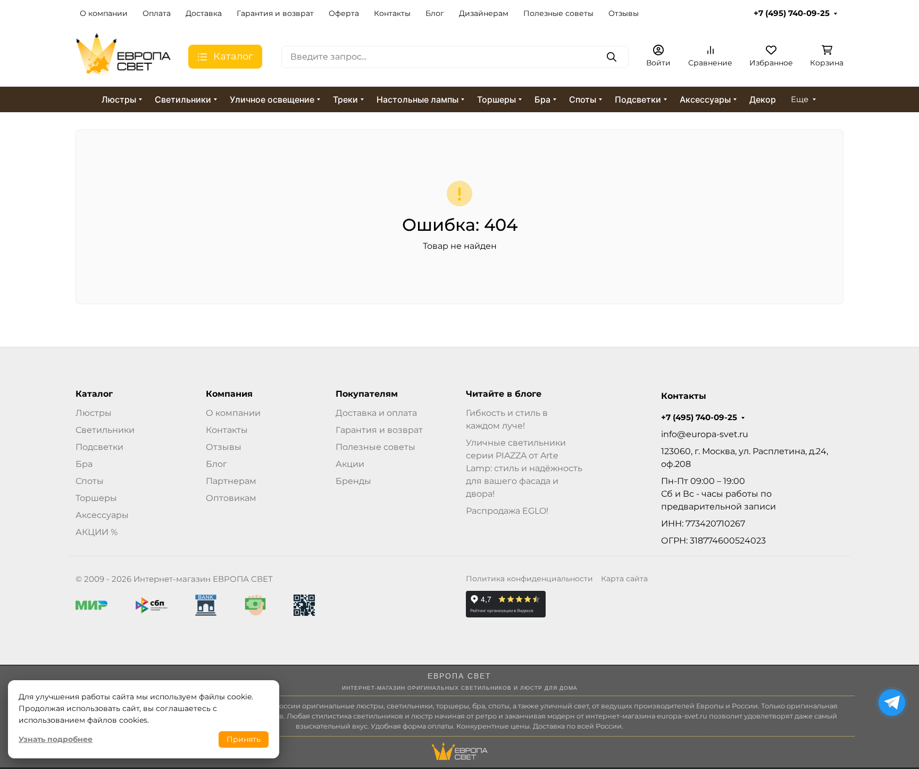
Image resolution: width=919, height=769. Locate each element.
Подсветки (638, 99)
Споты (582, 99)
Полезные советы (558, 13)
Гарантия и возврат (275, 13)
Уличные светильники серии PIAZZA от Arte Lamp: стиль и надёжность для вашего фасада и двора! (524, 468)
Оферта (344, 13)
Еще (799, 99)
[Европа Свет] (123, 56)
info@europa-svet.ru (704, 434)
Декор (762, 99)
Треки (345, 99)
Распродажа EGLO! (507, 511)
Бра (542, 99)
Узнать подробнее (56, 739)
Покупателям (367, 394)
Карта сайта (624, 578)
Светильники (183, 99)
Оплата (157, 13)
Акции (350, 464)
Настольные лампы (417, 99)
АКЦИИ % (97, 532)
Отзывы (623, 13)
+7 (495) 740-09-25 (792, 13)
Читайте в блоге (503, 394)
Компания (229, 394)
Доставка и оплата (376, 413)
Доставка (204, 13)
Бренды (353, 481)
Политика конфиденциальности (529, 578)
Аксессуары (705, 99)
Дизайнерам (483, 13)
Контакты (392, 13)
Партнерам (231, 481)
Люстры (119, 99)
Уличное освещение (272, 99)
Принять (244, 739)
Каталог (94, 394)
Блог (434, 13)
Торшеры (496, 99)
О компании (104, 13)
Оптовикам (231, 498)
